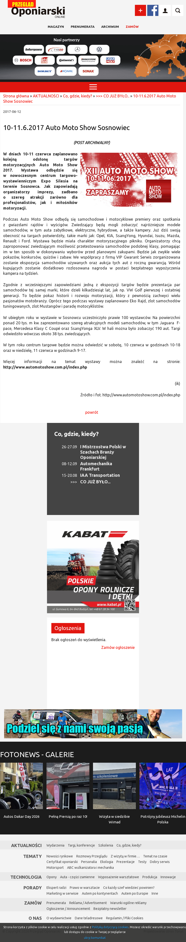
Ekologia (106, 862)
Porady (32, 887)
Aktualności (26, 845)
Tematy (32, 856)
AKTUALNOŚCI (46, 96)
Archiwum (110, 26)
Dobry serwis (160, 862)
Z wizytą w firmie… (125, 856)
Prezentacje (125, 862)
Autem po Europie (134, 893)
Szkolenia (105, 845)
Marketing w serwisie (62, 893)
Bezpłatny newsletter (109, 909)
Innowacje (168, 877)
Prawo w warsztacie (85, 888)
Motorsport (55, 868)
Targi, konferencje (81, 845)
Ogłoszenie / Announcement (68, 909)
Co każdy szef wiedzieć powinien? (129, 888)
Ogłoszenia (67, 628)
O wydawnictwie (58, 918)
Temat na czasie (155, 856)
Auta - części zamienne (77, 877)
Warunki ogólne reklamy (128, 903)
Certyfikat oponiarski (62, 862)
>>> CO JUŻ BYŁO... (112, 96)
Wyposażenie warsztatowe (118, 877)
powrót (91, 412)
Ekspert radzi (56, 888)
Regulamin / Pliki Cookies (124, 918)
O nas (35, 918)
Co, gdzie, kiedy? (77, 96)
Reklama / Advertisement (88, 903)
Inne (155, 893)
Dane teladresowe (89, 918)
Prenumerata (82, 26)
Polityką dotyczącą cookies (110, 927)
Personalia (89, 862)
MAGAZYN (56, 26)
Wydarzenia (55, 845)
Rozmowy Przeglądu (91, 856)
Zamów (132, 26)
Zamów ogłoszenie (118, 647)
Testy (142, 862)
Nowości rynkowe (59, 856)
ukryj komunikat (95, 937)
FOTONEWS (37, 754)
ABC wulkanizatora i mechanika (90, 868)
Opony (51, 877)
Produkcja (149, 877)
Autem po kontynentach (100, 893)
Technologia (26, 877)
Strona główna (16, 96)
